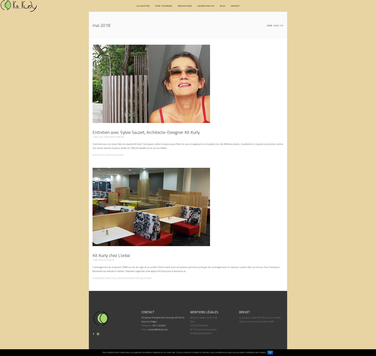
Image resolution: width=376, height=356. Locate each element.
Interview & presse (114, 136)
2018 (276, 26)
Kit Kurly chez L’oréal (111, 255)
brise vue (111, 278)
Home (269, 26)
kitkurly (148, 278)
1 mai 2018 (98, 136)
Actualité (109, 260)
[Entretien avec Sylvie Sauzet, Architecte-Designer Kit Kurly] (151, 84)
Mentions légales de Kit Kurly (203, 317)
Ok (270, 353)
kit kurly (119, 155)
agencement (99, 278)
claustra (109, 155)
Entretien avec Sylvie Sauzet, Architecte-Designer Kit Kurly (146, 132)
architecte (98, 155)
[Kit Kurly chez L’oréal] (151, 207)
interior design (135, 278)
